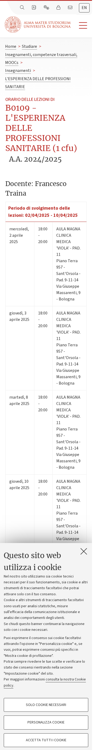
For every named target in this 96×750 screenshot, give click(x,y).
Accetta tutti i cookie (46, 740)
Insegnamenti (18, 71)
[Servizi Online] (47, 7)
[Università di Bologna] (38, 24)
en (84, 8)
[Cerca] (23, 7)
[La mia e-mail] (71, 7)
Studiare (29, 46)
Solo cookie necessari (46, 705)
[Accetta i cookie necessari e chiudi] (83, 551)
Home (10, 46)
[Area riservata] (59, 7)
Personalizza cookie (46, 722)
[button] (81, 25)
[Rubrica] (34, 7)
